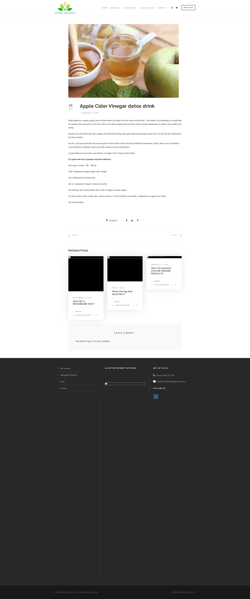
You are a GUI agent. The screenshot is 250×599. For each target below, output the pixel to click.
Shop (62, 382)
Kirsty (78, 312)
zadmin (156, 281)
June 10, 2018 (118, 288)
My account (65, 368)
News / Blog (148, 8)
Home (105, 8)
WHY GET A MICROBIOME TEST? (83, 302)
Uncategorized (83, 315)
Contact (162, 8)
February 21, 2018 (90, 113)
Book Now (188, 7)
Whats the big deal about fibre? (122, 292)
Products (130, 8)
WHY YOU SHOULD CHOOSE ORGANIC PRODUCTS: (161, 271)
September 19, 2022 (82, 298)
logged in (90, 341)
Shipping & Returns (68, 375)
